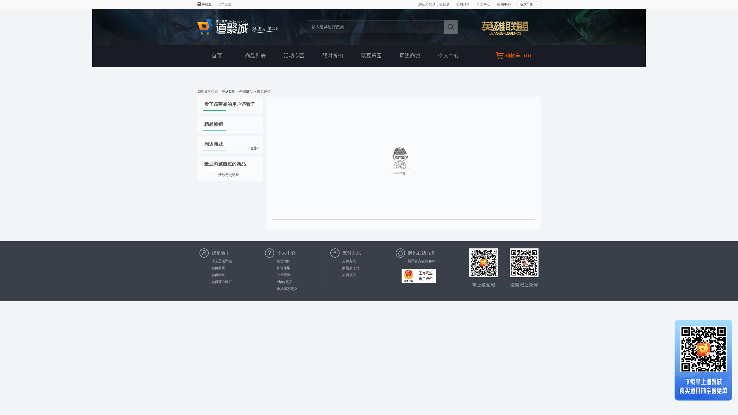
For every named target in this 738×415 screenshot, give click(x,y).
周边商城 (410, 56)
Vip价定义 (284, 282)
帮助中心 (504, 4)
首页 (217, 56)
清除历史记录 (228, 175)
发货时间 (284, 261)
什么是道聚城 (221, 261)
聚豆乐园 (371, 56)
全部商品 (246, 92)
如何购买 (218, 268)
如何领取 (284, 268)
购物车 (513, 56)
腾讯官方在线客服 (421, 261)
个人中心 (483, 4)
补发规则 (284, 275)
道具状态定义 (287, 289)
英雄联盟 (508, 27)
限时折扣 (332, 56)
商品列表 (255, 56)
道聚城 (237, 27)
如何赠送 (218, 275)
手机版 (207, 4)
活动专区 (294, 56)
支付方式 (349, 261)
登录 (446, 4)
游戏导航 (527, 4)
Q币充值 (225, 4)
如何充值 (349, 275)
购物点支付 (350, 268)
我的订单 (463, 4)
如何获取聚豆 (221, 282)
